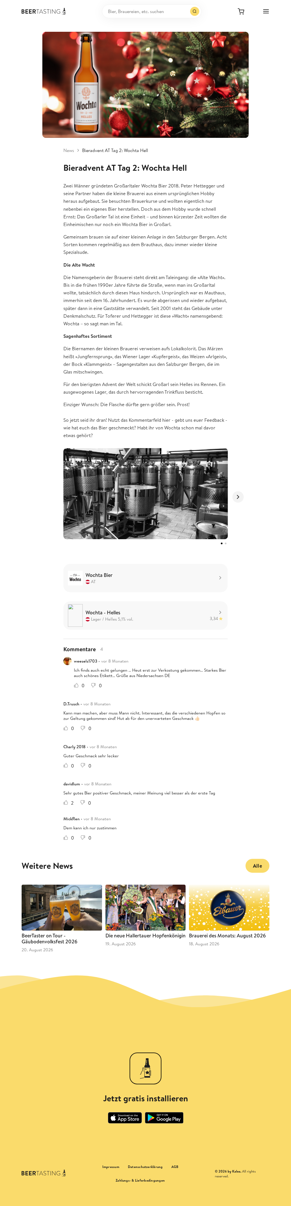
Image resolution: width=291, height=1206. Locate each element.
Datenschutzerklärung (145, 1167)
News (68, 150)
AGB (174, 1167)
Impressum (110, 1167)
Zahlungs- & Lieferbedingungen (140, 1180)
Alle (257, 865)
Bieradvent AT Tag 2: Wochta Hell (115, 150)
